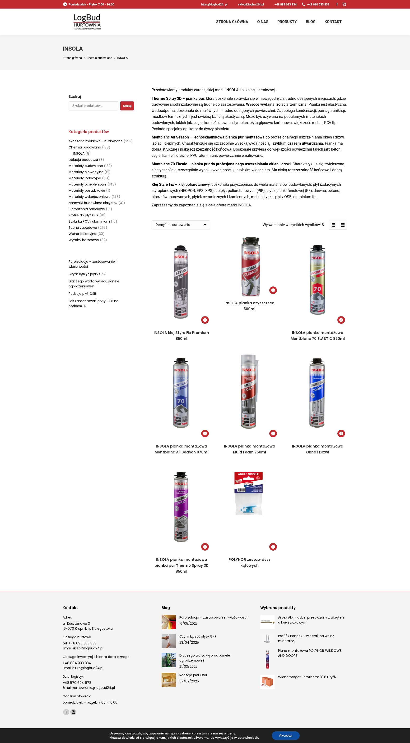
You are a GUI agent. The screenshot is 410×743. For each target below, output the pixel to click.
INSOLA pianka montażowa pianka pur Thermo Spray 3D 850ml (181, 565)
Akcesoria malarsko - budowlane (96, 141)
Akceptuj (286, 735)
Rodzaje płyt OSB (82, 293)
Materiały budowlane (86, 165)
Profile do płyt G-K (83, 215)
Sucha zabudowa (83, 227)
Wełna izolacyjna (82, 233)
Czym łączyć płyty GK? (87, 273)
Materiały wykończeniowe (90, 196)
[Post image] (169, 622)
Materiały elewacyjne (86, 172)
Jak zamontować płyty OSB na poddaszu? (93, 303)
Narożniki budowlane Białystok (93, 202)
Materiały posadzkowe (87, 190)
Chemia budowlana (85, 147)
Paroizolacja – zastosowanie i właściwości (92, 264)
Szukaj (75, 96)
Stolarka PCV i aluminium (89, 221)
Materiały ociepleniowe (88, 184)
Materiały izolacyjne (85, 178)
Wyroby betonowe (84, 240)
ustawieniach (248, 738)
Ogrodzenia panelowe (87, 209)
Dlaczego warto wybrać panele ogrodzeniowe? (94, 284)
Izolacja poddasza (83, 159)
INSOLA (78, 153)
